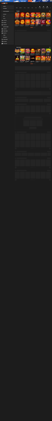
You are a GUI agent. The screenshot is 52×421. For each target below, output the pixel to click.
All (49, 11)
